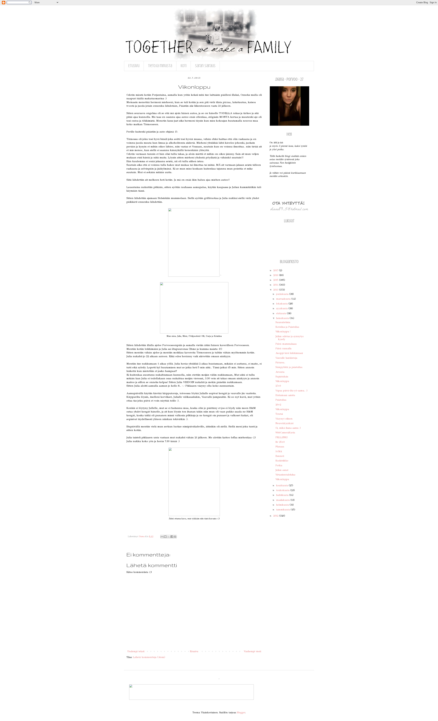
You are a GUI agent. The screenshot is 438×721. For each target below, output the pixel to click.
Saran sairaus (205, 66)
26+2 (278, 404)
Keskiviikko (281, 460)
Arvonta (279, 372)
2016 (276, 275)
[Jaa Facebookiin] (171, 536)
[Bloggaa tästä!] (165, 536)
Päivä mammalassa (286, 343)
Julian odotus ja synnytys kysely (289, 338)
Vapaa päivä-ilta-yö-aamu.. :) (291, 390)
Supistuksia (281, 376)
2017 (276, 270)
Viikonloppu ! (283, 331)
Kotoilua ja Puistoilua (287, 326)
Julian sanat (281, 470)
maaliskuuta (283, 500)
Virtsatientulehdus (285, 474)
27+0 (278, 385)
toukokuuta (283, 490)
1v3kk (278, 451)
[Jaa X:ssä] (168, 536)
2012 (276, 515)
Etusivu (133, 66)
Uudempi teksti (135, 651)
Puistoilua (280, 399)
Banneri (279, 456)
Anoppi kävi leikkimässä (289, 353)
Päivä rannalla (283, 348)
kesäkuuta (282, 485)
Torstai (279, 413)
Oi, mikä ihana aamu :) (288, 428)
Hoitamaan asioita (285, 395)
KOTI (183, 66)
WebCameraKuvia (285, 432)
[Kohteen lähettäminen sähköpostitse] (162, 536)
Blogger (241, 712)
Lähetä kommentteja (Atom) (149, 657)
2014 (276, 284)
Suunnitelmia (282, 322)
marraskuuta (283, 298)
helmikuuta (283, 504)
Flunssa (279, 446)
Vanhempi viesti (252, 651)
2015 (276, 280)
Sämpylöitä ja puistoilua (288, 367)
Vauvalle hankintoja (286, 357)
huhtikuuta (282, 495)
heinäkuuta (283, 318)
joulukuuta (282, 294)
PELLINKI (281, 437)
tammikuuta (283, 509)
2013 (276, 289)
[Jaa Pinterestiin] (175, 536)
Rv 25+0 (280, 442)
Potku (278, 465)
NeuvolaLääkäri (284, 423)
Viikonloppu (282, 381)
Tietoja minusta (160, 66)
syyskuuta (282, 308)
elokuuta (281, 313)
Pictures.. (280, 362)
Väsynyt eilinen (284, 418)
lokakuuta (282, 303)
